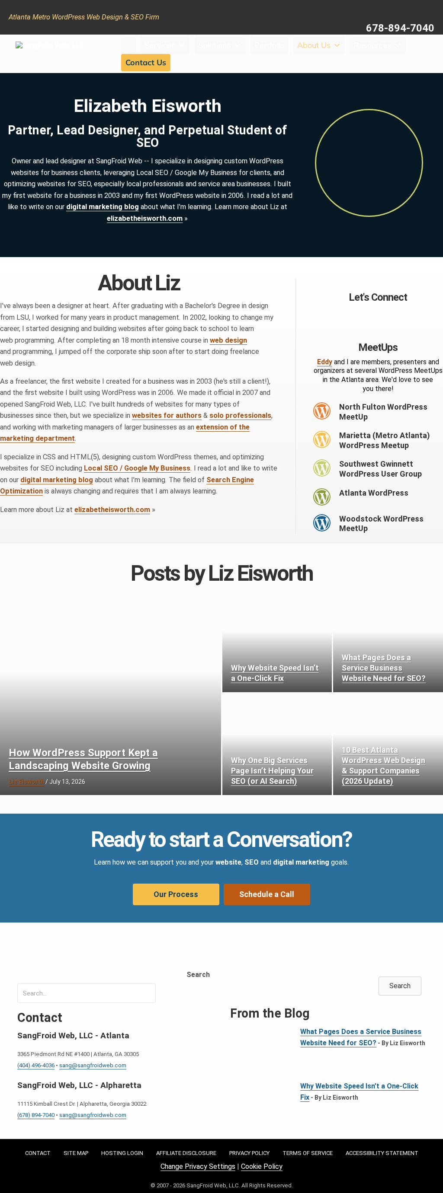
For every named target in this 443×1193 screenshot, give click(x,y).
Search (198, 974)
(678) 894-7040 (36, 1115)
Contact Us (145, 62)
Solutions (215, 45)
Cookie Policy (261, 1166)
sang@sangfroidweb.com (92, 1065)
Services (159, 45)
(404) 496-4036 (36, 1065)
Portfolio (269, 45)
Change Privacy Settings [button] (198, 1166)
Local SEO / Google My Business (137, 468)
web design (228, 340)
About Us (314, 45)
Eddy (324, 362)
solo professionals (240, 415)
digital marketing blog (102, 207)
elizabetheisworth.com (145, 218)
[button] (356, 315)
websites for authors (167, 415)
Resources (372, 45)
